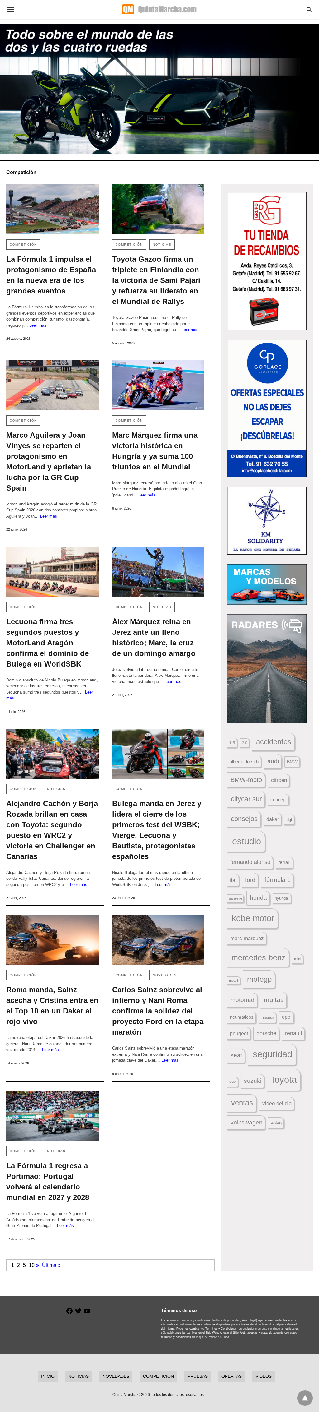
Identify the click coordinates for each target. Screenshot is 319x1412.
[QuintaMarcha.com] (159, 9)
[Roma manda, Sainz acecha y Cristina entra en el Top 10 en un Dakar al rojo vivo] (52, 940)
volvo (276, 1122)
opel (287, 1017)
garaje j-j (235, 898)
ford (250, 880)
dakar (272, 819)
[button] (267, 261)
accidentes (273, 741)
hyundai (282, 898)
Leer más (37, 325)
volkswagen (247, 1122)
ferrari (284, 862)
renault (293, 1033)
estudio (246, 841)
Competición (23, 244)
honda (258, 897)
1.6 (232, 743)
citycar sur (246, 799)
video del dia (277, 1103)
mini (297, 959)
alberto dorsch (244, 761)
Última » (51, 1265)
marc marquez (247, 938)
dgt (289, 819)
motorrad (243, 1000)
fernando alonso (250, 862)
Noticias (162, 244)
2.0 (244, 743)
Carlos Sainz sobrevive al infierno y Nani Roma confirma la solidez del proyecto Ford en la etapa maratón (157, 1010)
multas (274, 999)
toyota (284, 1079)
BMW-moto (246, 779)
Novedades (165, 975)
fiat (233, 880)
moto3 (233, 980)
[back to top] (305, 1398)
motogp (259, 979)
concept (278, 799)
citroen (279, 780)
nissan (267, 1017)
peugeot (239, 1033)
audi (273, 761)
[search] (309, 9)
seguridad (272, 1054)
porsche (266, 1033)
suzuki (252, 1080)
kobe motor (253, 918)
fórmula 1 (277, 879)
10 (32, 1265)
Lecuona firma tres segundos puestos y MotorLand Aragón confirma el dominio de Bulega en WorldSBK (47, 642)
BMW (292, 761)
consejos (244, 819)
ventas (242, 1103)
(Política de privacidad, (226, 1320)
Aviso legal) (249, 1320)
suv (232, 1081)
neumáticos (242, 1017)
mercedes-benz (258, 957)
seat (236, 1055)
